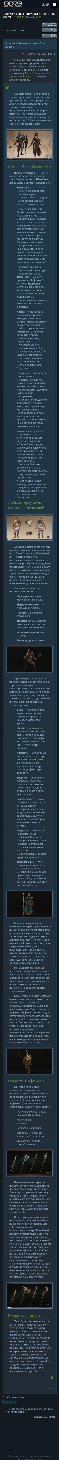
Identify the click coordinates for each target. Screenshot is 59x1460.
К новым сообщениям (27, 17)
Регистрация (47, 4)
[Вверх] (49, 1389)
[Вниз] (53, 1389)
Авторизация (43, 4)
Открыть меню (54, 4)
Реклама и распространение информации (29, 1456)
